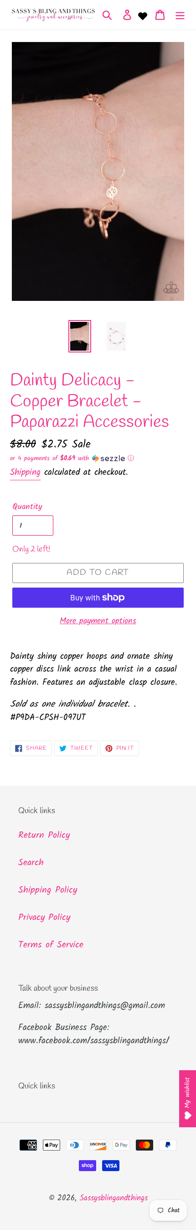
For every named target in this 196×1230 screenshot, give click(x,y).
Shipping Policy (47, 890)
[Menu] (180, 15)
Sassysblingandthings (114, 1198)
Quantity (27, 507)
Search (31, 863)
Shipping (25, 472)
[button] (98, 458)
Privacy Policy (44, 917)
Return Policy (44, 835)
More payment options (98, 621)
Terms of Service (50, 945)
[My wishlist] (142, 15)
